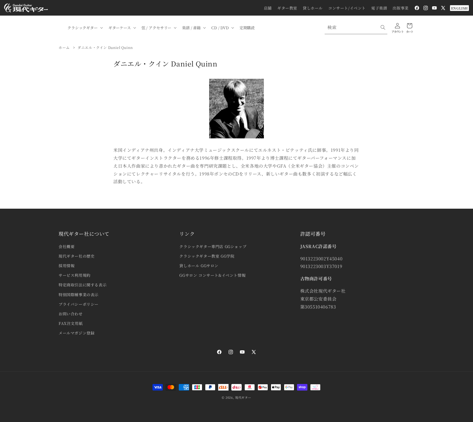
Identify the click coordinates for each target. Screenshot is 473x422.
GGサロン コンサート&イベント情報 (212, 275)
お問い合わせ (71, 313)
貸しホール (313, 8)
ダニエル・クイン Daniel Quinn (105, 47)
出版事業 (400, 8)
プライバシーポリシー (79, 304)
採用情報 (66, 265)
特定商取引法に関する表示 (82, 284)
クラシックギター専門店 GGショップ (212, 246)
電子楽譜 (379, 8)
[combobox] (356, 27)
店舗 (268, 8)
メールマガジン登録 (76, 333)
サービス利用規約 (75, 275)
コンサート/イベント (347, 8)
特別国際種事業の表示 (79, 294)
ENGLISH (459, 8)
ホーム (64, 47)
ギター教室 (287, 8)
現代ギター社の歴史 (76, 256)
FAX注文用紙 (71, 323)
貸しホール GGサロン (198, 265)
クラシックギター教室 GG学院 (206, 256)
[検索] (383, 27)
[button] (84, 27)
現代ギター (243, 397)
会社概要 (66, 246)
